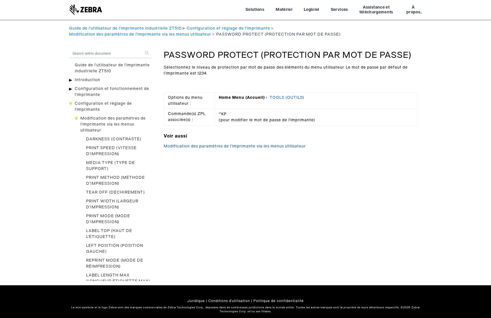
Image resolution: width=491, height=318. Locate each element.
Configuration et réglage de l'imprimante (228, 28)
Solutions (255, 10)
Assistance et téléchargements (376, 10)
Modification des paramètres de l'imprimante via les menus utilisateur (140, 34)
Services (339, 10)
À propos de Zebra (413, 10)
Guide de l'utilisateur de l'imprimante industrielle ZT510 (125, 28)
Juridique (196, 301)
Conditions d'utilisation (229, 301)
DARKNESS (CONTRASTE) (114, 139)
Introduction (87, 80)
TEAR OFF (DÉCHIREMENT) (115, 192)
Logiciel (311, 10)
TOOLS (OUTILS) (287, 98)
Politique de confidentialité (278, 301)
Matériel (284, 10)
